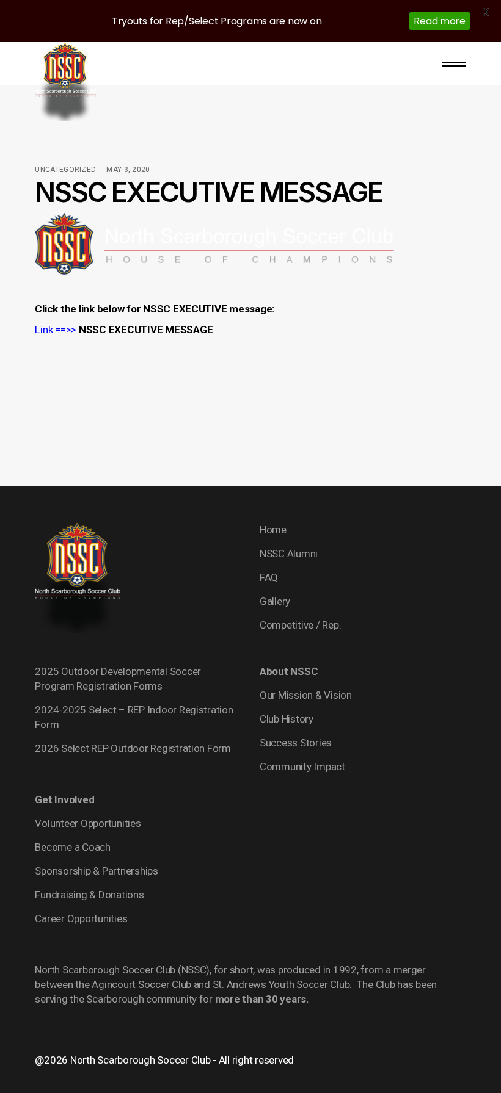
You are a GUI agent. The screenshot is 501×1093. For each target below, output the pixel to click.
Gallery (275, 601)
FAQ (269, 577)
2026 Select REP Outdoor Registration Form (133, 748)
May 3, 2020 (128, 169)
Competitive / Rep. (300, 625)
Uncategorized (65, 169)
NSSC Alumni (289, 553)
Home (273, 530)
